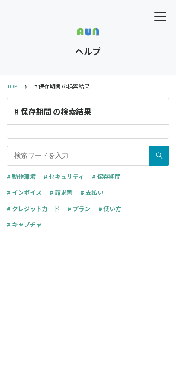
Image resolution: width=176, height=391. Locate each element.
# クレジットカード (33, 208)
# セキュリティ (64, 176)
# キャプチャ (24, 224)
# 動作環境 (21, 176)
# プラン (79, 208)
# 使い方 (109, 208)
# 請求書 (61, 192)
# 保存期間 (106, 176)
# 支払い (91, 192)
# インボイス (24, 192)
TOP (12, 86)
